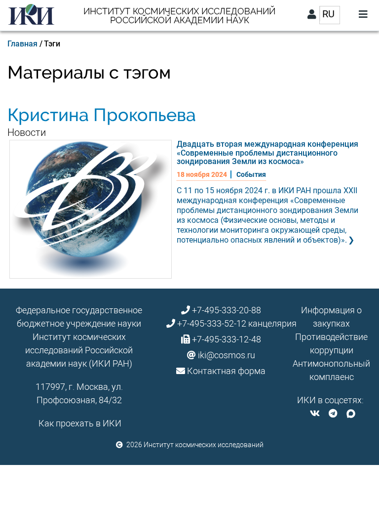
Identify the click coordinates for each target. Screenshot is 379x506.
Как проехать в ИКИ (79, 423)
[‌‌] (314, 413)
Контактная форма (226, 371)
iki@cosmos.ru (226, 355)
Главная (22, 43)
